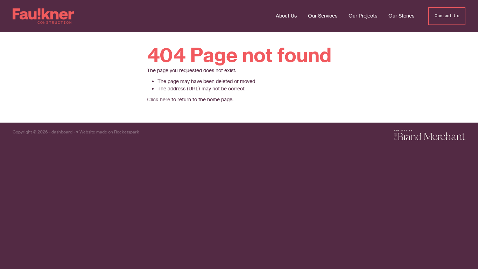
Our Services (322, 16)
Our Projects (363, 16)
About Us (286, 16)
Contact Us (447, 16)
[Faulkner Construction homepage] (58, 16)
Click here (158, 99)
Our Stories (401, 16)
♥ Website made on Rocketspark (107, 131)
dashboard (61, 131)
